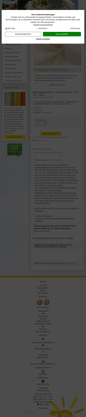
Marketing (75, 28)
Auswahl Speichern (23, 34)
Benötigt (11, 28)
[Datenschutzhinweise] (43, 24)
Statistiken (43, 28)
